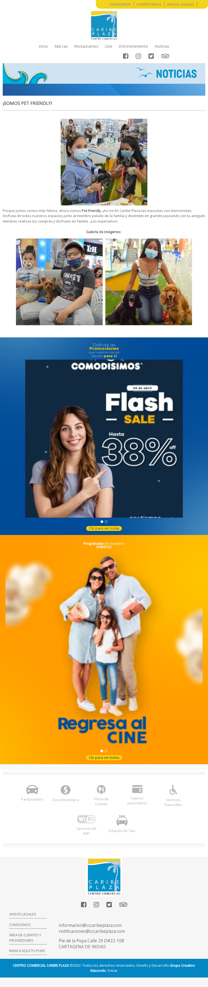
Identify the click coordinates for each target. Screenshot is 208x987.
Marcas (61, 46)
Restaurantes (86, 46)
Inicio (43, 46)
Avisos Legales (180, 4)
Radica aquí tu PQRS (27, 950)
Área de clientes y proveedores (25, 938)
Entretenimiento (133, 46)
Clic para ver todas (104, 528)
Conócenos (120, 4)
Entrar (113, 970)
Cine (108, 46)
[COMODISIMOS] (104, 438)
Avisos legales (22, 914)
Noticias (162, 46)
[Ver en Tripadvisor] (165, 56)
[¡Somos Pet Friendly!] (59, 281)
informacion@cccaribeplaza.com (90, 925)
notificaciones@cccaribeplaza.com (92, 931)
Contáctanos (148, 4)
